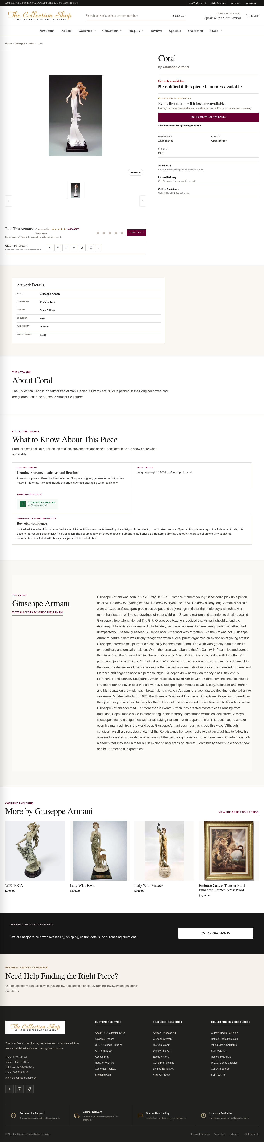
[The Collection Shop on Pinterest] (30, 1089)
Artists (66, 30)
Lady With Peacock (149, 885)
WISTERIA (14, 885)
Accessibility (102, 1056)
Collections (110, 30)
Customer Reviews (105, 1068)
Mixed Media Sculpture (224, 1044)
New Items (47, 30)
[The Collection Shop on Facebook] (9, 1089)
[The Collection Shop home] (39, 16)
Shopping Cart (103, 1074)
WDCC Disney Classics (224, 1062)
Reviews (156, 30)
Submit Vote (136, 232)
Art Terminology (104, 1050)
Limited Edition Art (163, 1068)
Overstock (195, 30)
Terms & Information (200, 1134)
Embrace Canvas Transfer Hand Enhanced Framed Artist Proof (222, 887)
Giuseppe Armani (24, 43)
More (214, 30)
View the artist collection (239, 812)
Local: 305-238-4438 (16, 1072)
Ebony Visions (161, 1056)
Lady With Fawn (82, 885)
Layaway (235, 2)
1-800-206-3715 (197, 2)
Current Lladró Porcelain (224, 1032)
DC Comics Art (161, 1044)
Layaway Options (104, 1038)
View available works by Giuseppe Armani (179, 125)
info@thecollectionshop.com (21, 1077)
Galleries (85, 30)
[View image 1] (75, 190)
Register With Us (104, 1062)
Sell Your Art (218, 2)
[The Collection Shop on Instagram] (19, 1089)
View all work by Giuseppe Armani (37, 612)
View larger (135, 172)
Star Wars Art (218, 1050)
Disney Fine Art (161, 1050)
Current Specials (220, 1068)
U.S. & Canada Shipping (108, 1044)
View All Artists (161, 1074)
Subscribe (251, 2)
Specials (175, 30)
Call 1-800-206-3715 (216, 933)
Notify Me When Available (209, 117)
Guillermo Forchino (163, 1062)
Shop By (134, 30)
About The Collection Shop (110, 1032)
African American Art (164, 1032)
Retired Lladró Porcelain (224, 1038)
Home (8, 43)
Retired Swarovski (221, 1056)
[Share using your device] (90, 247)
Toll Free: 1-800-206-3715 (19, 1067)
